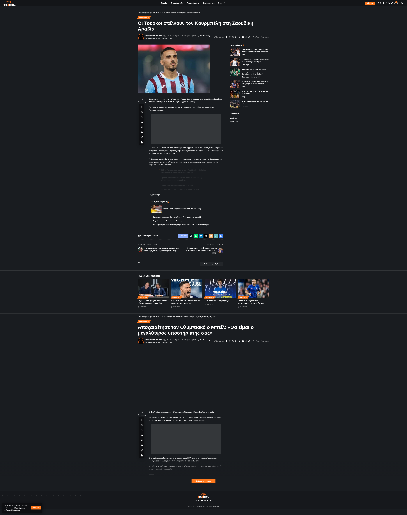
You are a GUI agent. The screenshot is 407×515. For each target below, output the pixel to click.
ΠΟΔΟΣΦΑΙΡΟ (144, 17)
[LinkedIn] (389, 3)
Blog (243, 97)
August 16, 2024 (192, 189)
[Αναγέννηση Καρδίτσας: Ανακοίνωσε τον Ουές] (156, 209)
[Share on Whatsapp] (232, 37)
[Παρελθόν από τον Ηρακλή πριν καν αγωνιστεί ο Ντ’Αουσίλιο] (186, 288)
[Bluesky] (391, 3)
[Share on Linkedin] (236, 37)
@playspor (166, 185)
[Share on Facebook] (226, 37)
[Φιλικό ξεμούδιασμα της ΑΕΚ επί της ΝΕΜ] (235, 104)
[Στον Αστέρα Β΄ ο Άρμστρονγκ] (220, 288)
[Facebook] (378, 3)
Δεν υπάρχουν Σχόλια (188, 36)
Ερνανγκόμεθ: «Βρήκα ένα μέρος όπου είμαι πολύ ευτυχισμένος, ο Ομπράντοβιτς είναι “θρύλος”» (254, 72)
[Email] (242, 37)
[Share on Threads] (239, 37)
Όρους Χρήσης (20, 508)
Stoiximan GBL (255, 77)
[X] (380, 3)
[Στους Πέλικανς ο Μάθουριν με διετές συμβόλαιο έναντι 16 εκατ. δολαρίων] (235, 52)
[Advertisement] (186, 129)
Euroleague (245, 65)
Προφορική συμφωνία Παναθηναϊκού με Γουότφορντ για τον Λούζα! (177, 217)
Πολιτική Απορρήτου (13, 510)
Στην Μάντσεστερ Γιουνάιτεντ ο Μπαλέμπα (168, 221)
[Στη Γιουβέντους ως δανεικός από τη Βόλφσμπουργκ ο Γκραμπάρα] (153, 288)
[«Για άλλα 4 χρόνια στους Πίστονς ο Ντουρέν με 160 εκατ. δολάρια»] (235, 84)
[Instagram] (386, 3)
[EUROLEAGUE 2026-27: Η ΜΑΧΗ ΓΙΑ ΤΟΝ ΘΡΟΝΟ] (235, 94)
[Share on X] (229, 37)
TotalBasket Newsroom (153, 36)
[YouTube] (383, 3)
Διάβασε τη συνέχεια (203, 481)
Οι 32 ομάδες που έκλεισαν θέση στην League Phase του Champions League (181, 224)
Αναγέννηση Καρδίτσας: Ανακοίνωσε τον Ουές (182, 209)
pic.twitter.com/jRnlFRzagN (182, 185)
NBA (243, 54)
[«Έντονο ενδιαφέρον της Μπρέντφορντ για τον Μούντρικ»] (253, 288)
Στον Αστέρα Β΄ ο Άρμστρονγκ (217, 301)
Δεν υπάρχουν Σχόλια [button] (212, 264)
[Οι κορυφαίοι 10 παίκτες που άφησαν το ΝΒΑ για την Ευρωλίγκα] (235, 62)
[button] (36, 507)
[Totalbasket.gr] (9, 3)
